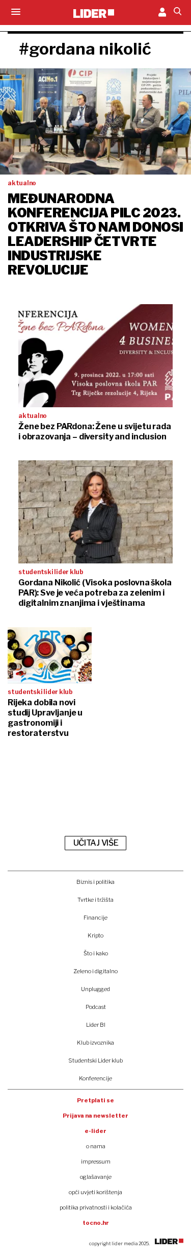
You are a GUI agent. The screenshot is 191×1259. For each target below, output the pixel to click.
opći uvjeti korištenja (95, 1192)
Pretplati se (95, 1100)
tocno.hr (96, 1222)
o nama (95, 1146)
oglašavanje (96, 1176)
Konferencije (95, 1078)
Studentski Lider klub (95, 1060)
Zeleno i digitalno (95, 971)
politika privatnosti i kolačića (96, 1207)
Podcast (96, 1006)
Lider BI (95, 1024)
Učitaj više (95, 843)
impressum (96, 1161)
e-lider (95, 1130)
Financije (95, 917)
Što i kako (96, 953)
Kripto (95, 935)
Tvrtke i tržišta (95, 899)
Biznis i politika (95, 881)
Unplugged (95, 989)
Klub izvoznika (95, 1042)
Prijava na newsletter (95, 1115)
